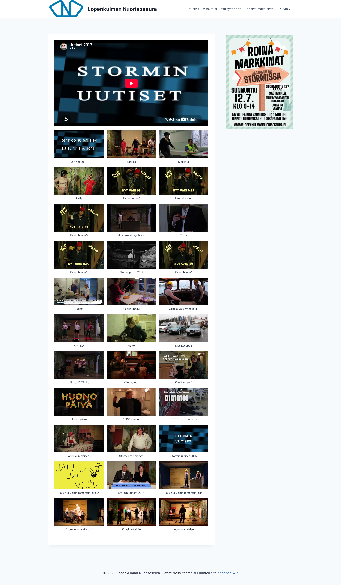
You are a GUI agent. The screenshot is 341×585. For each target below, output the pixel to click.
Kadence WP (227, 573)
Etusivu (193, 9)
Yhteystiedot (231, 9)
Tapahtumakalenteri (260, 9)
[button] (79, 148)
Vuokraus (210, 9)
